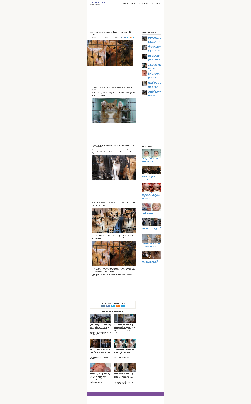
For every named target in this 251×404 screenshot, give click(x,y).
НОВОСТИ (110, 37)
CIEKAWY (133, 3)
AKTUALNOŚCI (125, 3)
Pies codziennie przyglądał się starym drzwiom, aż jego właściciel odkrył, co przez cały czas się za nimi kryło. (151, 245)
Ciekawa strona (98, 2)
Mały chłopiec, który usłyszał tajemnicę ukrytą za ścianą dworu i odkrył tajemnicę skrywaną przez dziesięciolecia (154, 93)
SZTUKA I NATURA (156, 3)
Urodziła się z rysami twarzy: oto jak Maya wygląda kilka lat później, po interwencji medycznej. (150, 160)
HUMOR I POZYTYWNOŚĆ (143, 3)
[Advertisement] (125, 18)
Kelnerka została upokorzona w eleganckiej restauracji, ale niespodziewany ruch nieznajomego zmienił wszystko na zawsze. (150, 177)
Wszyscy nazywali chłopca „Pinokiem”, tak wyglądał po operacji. (151, 212)
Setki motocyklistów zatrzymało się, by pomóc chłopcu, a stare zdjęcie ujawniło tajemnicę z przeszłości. (151, 228)
